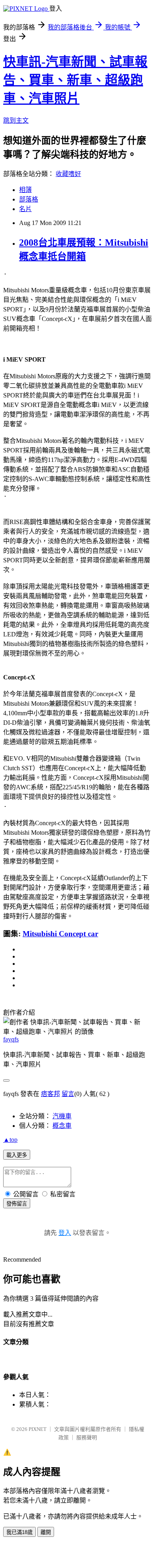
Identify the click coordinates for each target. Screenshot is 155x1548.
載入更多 (16, 1155)
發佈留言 (16, 1204)
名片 (25, 208)
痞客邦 (50, 1093)
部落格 (28, 199)
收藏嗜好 (68, 173)
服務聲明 (86, 1437)
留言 (68, 1093)
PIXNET (37, 1429)
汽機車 (62, 1116)
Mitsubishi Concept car (60, 934)
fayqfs (11, 1039)
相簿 (25, 189)
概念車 (62, 1125)
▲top (10, 1139)
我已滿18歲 (19, 1532)
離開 (46, 1532)
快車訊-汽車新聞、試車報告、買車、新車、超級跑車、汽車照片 (75, 80)
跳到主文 (16, 120)
